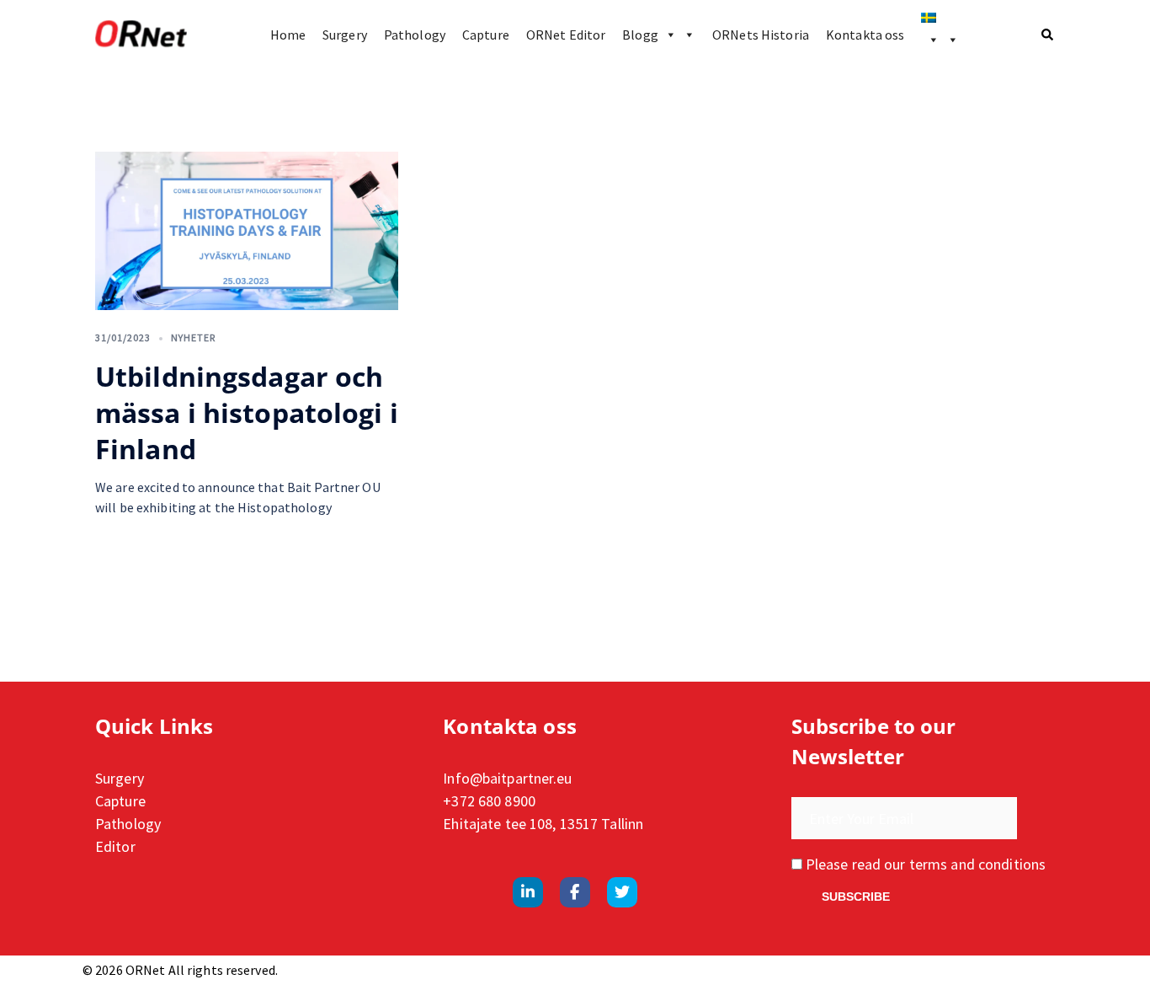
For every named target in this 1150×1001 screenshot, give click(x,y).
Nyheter (193, 337)
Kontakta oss (865, 34)
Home (288, 34)
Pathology (414, 34)
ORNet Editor (565, 34)
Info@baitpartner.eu (507, 778)
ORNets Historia (760, 34)
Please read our (924, 864)
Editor (115, 846)
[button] (1048, 34)
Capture (485, 34)
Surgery (344, 34)
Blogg (640, 34)
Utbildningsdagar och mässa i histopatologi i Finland (246, 412)
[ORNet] (141, 34)
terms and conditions (977, 864)
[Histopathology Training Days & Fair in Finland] (246, 231)
